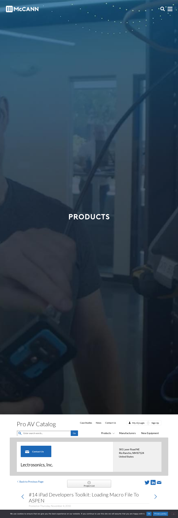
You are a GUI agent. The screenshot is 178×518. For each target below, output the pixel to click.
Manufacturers (127, 433)
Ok (149, 514)
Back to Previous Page (31, 481)
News (98, 422)
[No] (173, 513)
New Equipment (150, 433)
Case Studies (86, 422)
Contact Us (110, 422)
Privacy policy (160, 514)
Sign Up (155, 423)
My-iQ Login (138, 423)
